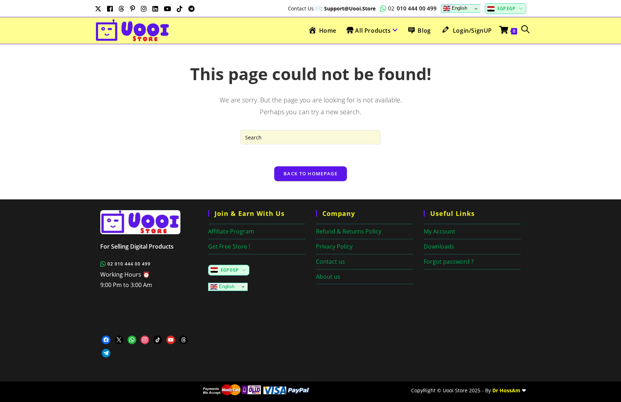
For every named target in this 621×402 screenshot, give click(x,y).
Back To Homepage (310, 173)
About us (328, 277)
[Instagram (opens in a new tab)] (144, 8)
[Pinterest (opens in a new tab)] (132, 8)
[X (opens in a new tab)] (99, 8)
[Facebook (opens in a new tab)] (110, 8)
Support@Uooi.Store (350, 8)
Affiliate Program (231, 231)
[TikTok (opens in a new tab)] (179, 8)
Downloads (439, 246)
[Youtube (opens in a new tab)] (167, 8)
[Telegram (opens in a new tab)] (191, 8)
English (458, 8)
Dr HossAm (506, 390)
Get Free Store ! (229, 246)
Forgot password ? (449, 261)
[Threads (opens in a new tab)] (121, 8)
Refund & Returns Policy (348, 231)
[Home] (148, 222)
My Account (439, 231)
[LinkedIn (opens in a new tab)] (155, 8)
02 (412, 8)
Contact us (330, 261)
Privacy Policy (334, 246)
